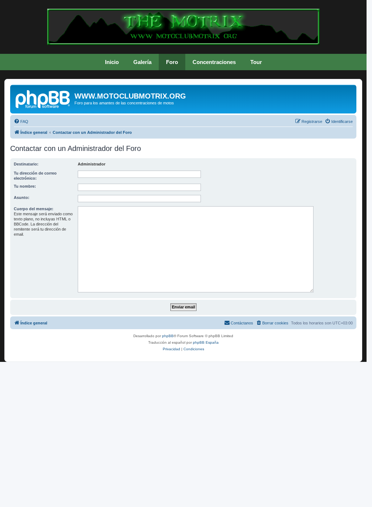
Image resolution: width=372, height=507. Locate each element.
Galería (142, 62)
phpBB (168, 336)
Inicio (112, 62)
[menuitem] (21, 121)
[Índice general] (43, 98)
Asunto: (21, 197)
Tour (256, 62)
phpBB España (206, 342)
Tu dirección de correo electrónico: (35, 175)
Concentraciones (214, 62)
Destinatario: (26, 164)
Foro (172, 62)
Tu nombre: (25, 186)
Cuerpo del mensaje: (33, 209)
